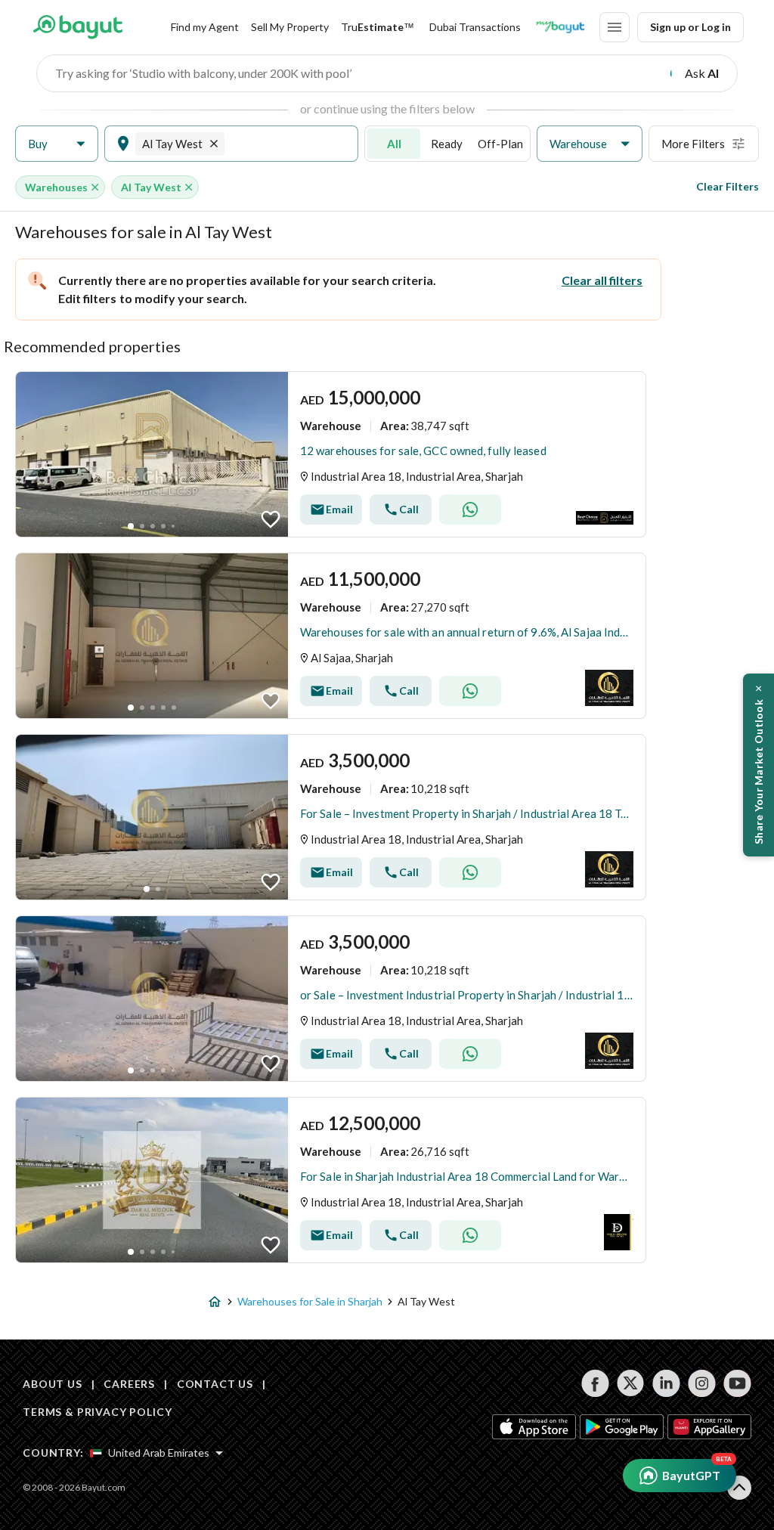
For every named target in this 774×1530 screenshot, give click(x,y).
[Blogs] (560, 27)
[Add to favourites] (270, 519)
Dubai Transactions (475, 26)
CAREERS (129, 1383)
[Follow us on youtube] (737, 1383)
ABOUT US (52, 1383)
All (394, 143)
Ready (447, 143)
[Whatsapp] (470, 509)
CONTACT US (215, 1383)
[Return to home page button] (77, 27)
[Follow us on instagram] (702, 1383)
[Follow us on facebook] (595, 1383)
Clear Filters (727, 186)
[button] (56, 144)
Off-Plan (500, 143)
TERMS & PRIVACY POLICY (97, 1411)
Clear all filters (602, 280)
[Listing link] (331, 454)
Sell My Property (290, 26)
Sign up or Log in (690, 26)
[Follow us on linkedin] (666, 1383)
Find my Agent (205, 26)
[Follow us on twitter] (631, 1383)
